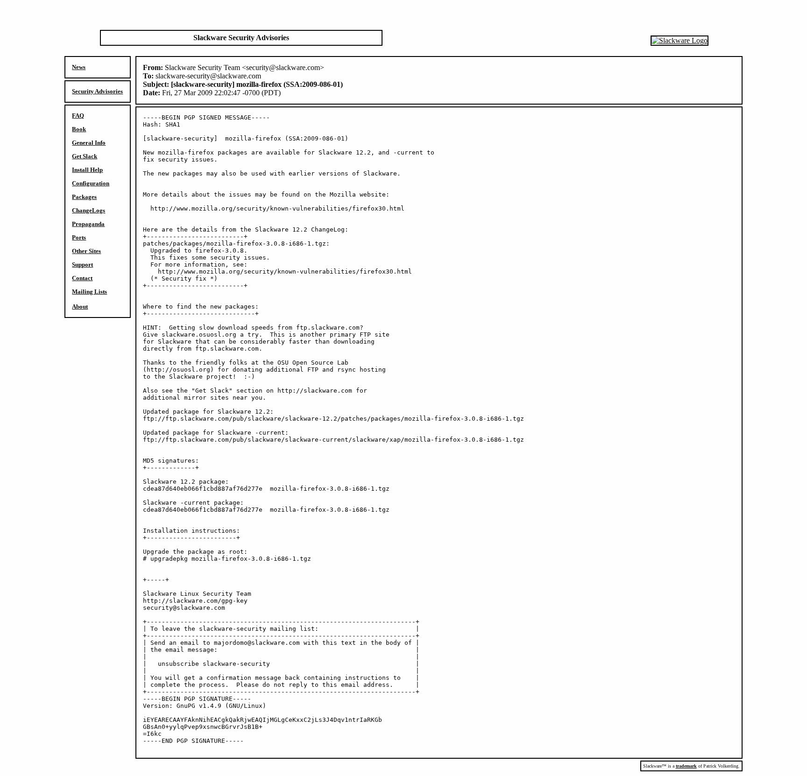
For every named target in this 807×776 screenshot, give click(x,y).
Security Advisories (97, 91)
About (80, 306)
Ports (79, 237)
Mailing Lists (89, 291)
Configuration (90, 183)
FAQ (78, 115)
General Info (89, 142)
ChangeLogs (88, 210)
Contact (82, 278)
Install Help (87, 169)
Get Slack (84, 156)
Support (82, 264)
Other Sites (86, 250)
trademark (686, 766)
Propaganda (88, 223)
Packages (84, 196)
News (78, 67)
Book (79, 129)
